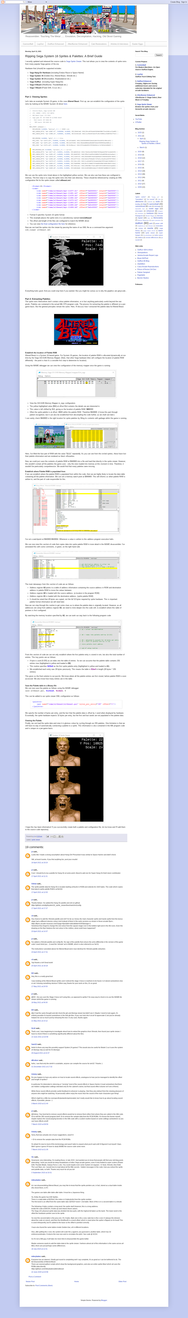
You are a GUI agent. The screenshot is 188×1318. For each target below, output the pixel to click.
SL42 (33, 1028)
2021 (140, 136)
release (150, 226)
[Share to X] (57, 836)
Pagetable (141, 275)
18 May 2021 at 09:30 (39, 1002)
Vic (32, 1157)
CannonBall (28, 44)
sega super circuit (149, 230)
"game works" (140, 197)
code (150, 206)
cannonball (154, 204)
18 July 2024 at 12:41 (39, 1249)
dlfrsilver (34, 1060)
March (142, 147)
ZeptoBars (141, 264)
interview (160, 216)
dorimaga (157, 206)
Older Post (122, 1282)
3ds (159, 199)
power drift (159, 223)
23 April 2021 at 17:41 (39, 952)
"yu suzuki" (151, 199)
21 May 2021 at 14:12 (39, 1021)
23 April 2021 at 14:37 (39, 931)
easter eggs (154, 209)
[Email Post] (47, 836)
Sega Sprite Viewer (73, 61)
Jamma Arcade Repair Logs (147, 255)
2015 (140, 168)
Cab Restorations (99, 44)
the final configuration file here (53, 224)
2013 (140, 174)
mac (148, 218)
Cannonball (141, 65)
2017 (140, 161)
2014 (140, 171)
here (65, 104)
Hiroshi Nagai (150, 216)
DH (32, 973)
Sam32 (34, 1044)
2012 (140, 177)
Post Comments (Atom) (44, 1286)
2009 (140, 187)
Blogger (104, 1300)
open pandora (156, 220)
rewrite (150, 228)
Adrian (34, 884)
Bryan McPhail (142, 258)
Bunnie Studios (143, 278)
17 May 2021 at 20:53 (39, 986)
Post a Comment (35, 1277)
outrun (139, 223)
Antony (34, 1074)
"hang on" (155, 197)
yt (32, 852)
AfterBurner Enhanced (77, 44)
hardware (150, 213)
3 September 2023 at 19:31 (41, 1173)
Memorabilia (158, 218)
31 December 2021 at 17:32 (41, 1067)
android (149, 201)
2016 (140, 164)
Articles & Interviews (119, 44)
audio (158, 202)
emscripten (139, 211)
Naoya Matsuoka (143, 220)
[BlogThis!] (54, 836)
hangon (160, 211)
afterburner (139, 202)
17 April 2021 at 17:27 (39, 908)
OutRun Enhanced (56, 44)
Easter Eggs (137, 44)
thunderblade (147, 235)
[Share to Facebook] (59, 836)
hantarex (140, 213)
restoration (159, 226)
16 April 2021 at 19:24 (39, 863)
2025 (140, 133)
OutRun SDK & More (145, 250)
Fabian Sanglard (143, 272)
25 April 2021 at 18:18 (39, 966)
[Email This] (52, 836)
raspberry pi (141, 226)
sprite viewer (36, 840)
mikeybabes (36, 1180)
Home (76, 1282)
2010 (140, 184)
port (150, 223)
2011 (140, 181)
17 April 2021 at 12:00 (39, 892)
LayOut (40, 44)
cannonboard (140, 206)
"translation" (139, 199)
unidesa (140, 237)
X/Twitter (138, 122)
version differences (152, 237)
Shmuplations (142, 253)
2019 (140, 155)
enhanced (150, 211)
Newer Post (30, 1282)
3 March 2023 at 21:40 (39, 1104)
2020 (140, 152)
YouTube (138, 119)
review (140, 228)
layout (140, 218)
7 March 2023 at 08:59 (39, 1124)
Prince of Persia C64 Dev (146, 269)
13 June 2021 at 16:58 (39, 1037)
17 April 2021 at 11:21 (39, 876)
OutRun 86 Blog (143, 261)
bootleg (137, 204)
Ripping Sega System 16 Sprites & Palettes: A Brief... (150, 142)
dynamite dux (140, 208)
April (142, 139)
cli (32, 916)
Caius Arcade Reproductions (148, 267)
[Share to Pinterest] (62, 836)
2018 (140, 158)
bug (144, 204)
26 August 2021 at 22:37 (40, 1053)
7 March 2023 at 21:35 (39, 1150)
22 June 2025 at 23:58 (39, 1272)
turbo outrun (159, 235)
